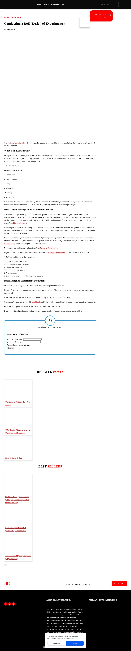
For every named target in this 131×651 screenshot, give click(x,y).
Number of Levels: (14, 342)
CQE (12, 17)
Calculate (11, 348)
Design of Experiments (48, 248)
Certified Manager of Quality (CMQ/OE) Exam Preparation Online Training (17, 500)
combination (9, 243)
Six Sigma (17, 17)
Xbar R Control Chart (14, 458)
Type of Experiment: (15, 345)
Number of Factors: (15, 339)
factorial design (20, 223)
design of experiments (16, 143)
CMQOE (7, 17)
